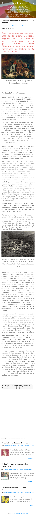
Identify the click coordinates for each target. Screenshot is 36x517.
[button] (33, 21)
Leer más (31, 458)
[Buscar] (33, 3)
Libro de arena (18, 3)
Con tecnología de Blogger (19, 513)
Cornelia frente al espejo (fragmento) (15, 443)
